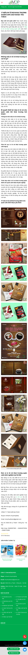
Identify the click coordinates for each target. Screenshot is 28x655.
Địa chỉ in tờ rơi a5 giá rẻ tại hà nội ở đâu (7, 559)
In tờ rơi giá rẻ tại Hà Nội (15, 6)
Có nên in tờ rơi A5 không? (21, 559)
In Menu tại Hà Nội (7, 617)
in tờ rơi (19, 497)
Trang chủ (3, 6)
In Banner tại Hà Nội (7, 605)
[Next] (27, 554)
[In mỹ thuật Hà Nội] (14, 2)
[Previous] (1, 554)
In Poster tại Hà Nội (21, 596)
